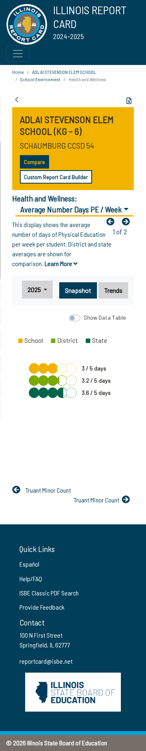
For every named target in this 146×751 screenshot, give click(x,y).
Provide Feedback (41, 607)
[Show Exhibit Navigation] (16, 99)
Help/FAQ (30, 578)
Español (29, 564)
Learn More (59, 263)
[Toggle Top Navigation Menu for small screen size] (17, 53)
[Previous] (112, 221)
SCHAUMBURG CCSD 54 (57, 145)
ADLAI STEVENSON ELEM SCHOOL (64, 72)
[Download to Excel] (129, 100)
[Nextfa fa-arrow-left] (128, 221)
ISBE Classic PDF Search (49, 593)
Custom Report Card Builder (56, 176)
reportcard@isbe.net (46, 661)
